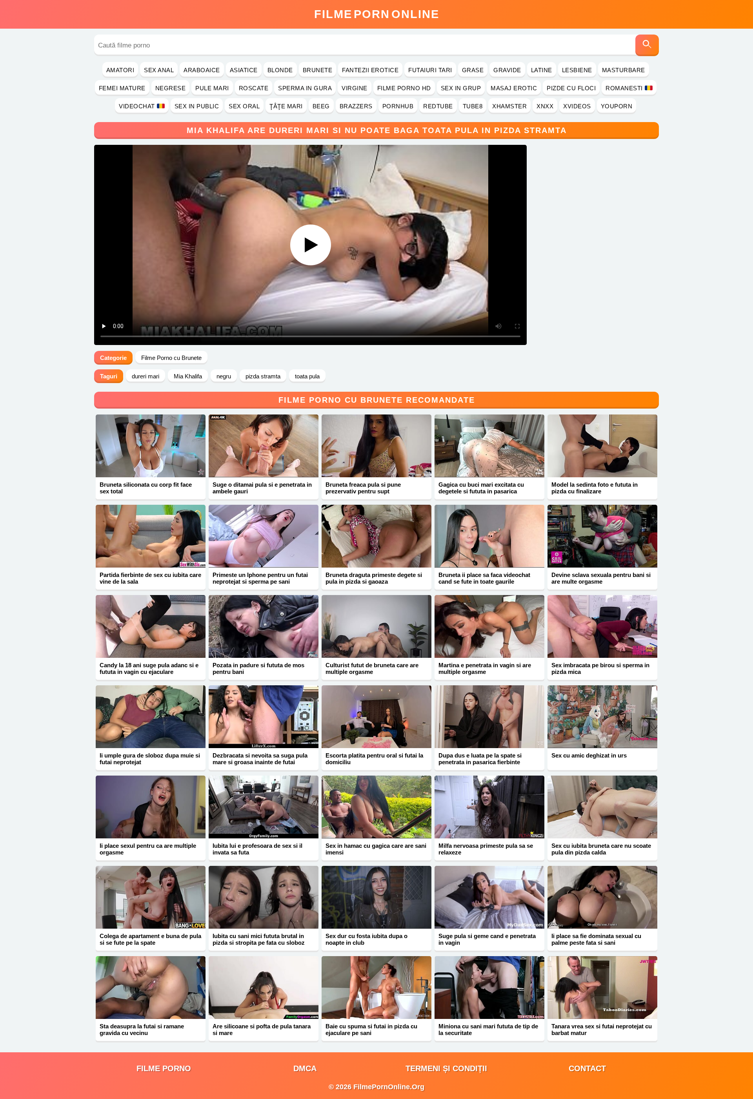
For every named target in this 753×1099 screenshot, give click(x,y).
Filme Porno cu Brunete (171, 357)
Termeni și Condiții (446, 1068)
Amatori (120, 70)
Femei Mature (122, 88)
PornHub (398, 106)
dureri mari (145, 376)
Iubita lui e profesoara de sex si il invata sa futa (257, 849)
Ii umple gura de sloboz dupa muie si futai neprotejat (150, 758)
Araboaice (202, 70)
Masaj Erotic (514, 88)
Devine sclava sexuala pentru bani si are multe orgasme (601, 578)
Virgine (354, 88)
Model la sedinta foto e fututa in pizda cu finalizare (594, 488)
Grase (473, 70)
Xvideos (577, 106)
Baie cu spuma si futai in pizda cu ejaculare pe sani (371, 1029)
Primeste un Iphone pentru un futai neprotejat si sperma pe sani (260, 578)
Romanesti (624, 88)
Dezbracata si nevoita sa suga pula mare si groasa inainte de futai (260, 758)
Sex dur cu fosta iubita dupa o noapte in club (366, 939)
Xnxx (545, 106)
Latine (541, 70)
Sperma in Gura (305, 88)
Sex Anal (159, 70)
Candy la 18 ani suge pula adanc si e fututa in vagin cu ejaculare (149, 668)
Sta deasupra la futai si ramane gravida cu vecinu (142, 1029)
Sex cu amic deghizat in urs (589, 755)
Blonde (280, 70)
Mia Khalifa (188, 376)
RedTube (438, 106)
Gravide (507, 70)
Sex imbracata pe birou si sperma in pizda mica (600, 668)
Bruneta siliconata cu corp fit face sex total (146, 488)
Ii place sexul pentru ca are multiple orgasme (148, 849)
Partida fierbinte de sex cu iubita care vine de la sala (150, 578)
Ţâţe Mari (286, 106)
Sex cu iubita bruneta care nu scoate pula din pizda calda (601, 849)
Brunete (318, 70)
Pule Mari (212, 88)
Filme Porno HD (404, 88)
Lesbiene (577, 70)
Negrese (170, 88)
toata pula (307, 376)
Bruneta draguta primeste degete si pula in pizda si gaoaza (374, 578)
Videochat (137, 106)
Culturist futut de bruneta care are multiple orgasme (372, 668)
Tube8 (473, 106)
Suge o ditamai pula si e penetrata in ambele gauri (262, 488)
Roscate (254, 88)
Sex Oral (244, 106)
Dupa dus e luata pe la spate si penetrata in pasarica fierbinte (480, 758)
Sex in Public (197, 106)
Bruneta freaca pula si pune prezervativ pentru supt (363, 488)
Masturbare (623, 70)
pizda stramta (263, 376)
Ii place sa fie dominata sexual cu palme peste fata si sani (596, 939)
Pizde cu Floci (571, 88)
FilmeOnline (376, 14)
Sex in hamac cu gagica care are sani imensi (376, 849)
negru (223, 376)
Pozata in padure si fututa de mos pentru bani (258, 668)
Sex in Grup (461, 88)
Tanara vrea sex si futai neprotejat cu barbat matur (601, 1029)
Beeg (321, 106)
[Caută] (647, 45)
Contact (587, 1068)
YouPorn (617, 106)
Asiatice (244, 70)
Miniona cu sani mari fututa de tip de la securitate (488, 1029)
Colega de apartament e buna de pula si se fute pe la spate (150, 939)
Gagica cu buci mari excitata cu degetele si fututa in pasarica (481, 488)
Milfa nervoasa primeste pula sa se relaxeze (485, 849)
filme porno (163, 1068)
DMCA (304, 1068)
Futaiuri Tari (430, 70)
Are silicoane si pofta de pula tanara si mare (262, 1029)
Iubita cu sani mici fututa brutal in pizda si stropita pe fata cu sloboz (259, 939)
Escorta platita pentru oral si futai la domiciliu (374, 758)
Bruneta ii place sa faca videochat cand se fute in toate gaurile (484, 578)
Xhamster (509, 106)
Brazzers (356, 106)
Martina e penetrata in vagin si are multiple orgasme (484, 668)
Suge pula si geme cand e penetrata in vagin (487, 939)
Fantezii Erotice (370, 70)
